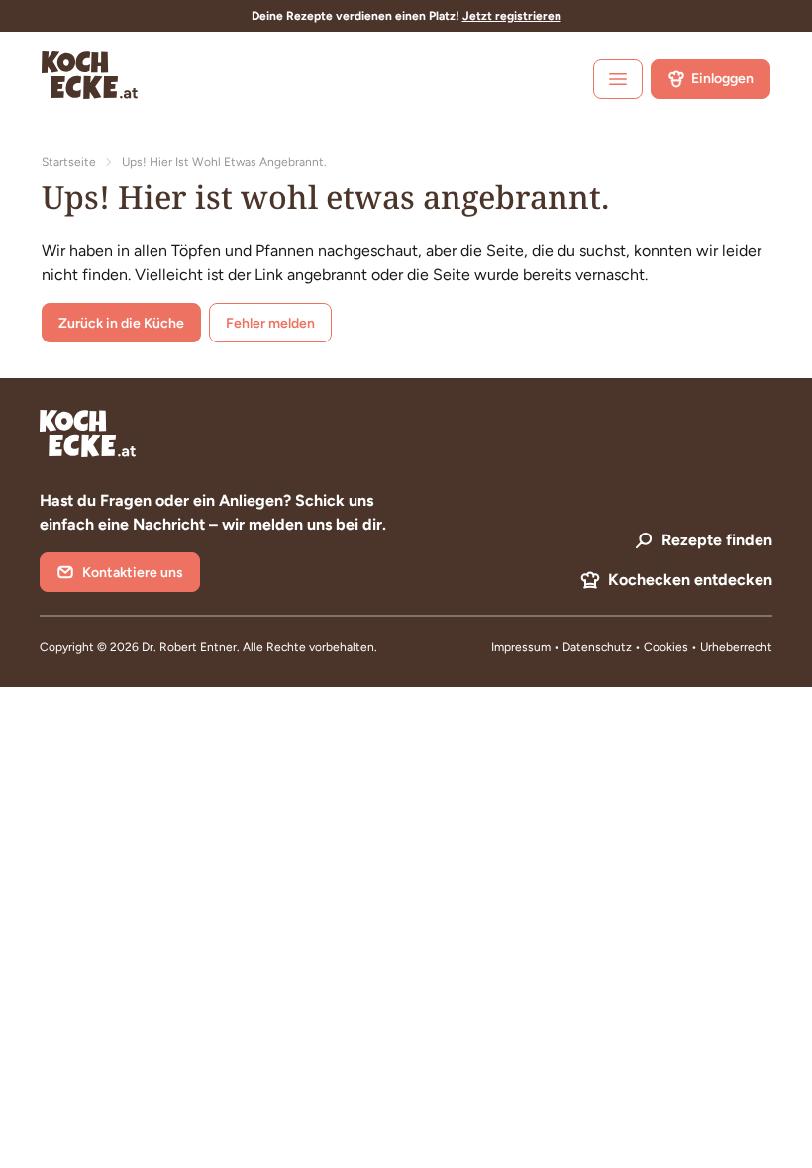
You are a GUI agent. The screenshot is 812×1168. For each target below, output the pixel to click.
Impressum (521, 647)
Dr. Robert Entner (189, 647)
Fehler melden (270, 323)
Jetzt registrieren (511, 16)
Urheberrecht (736, 647)
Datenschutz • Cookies (626, 647)
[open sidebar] (618, 79)
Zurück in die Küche (121, 323)
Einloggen (722, 78)
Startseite (69, 162)
